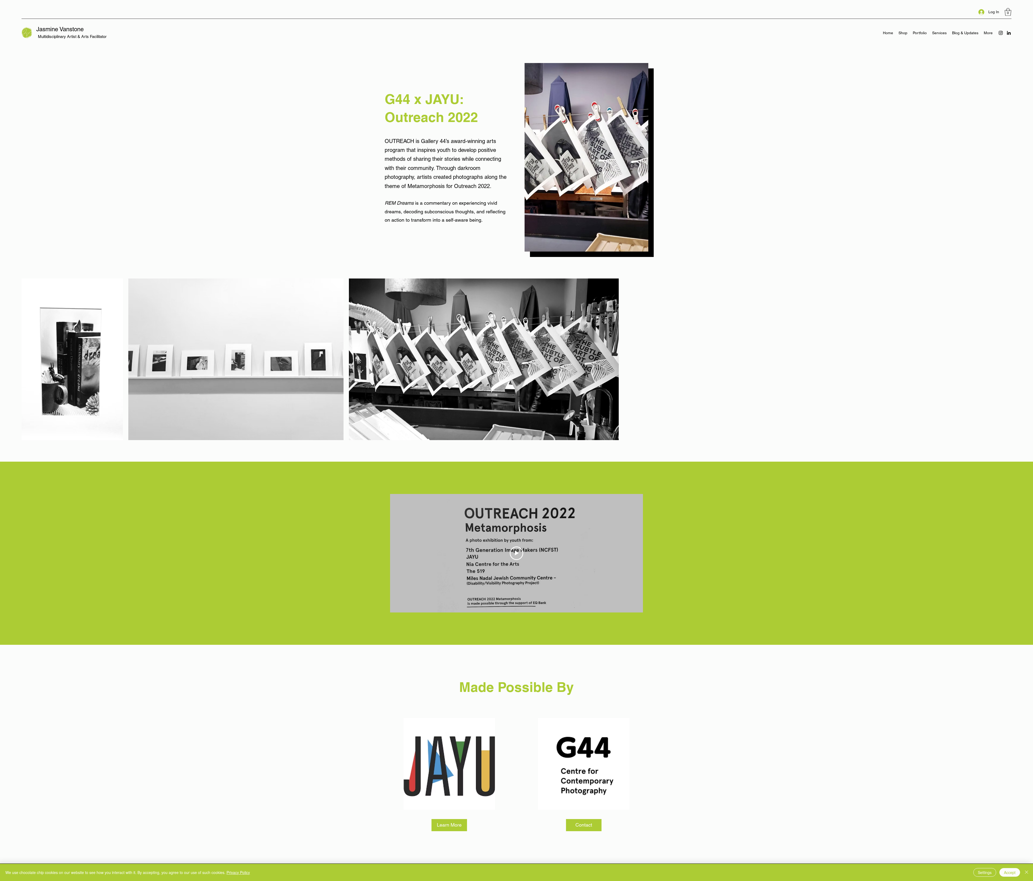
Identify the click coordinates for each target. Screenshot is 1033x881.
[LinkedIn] (1008, 33)
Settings (985, 872)
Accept (1010, 872)
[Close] (1026, 872)
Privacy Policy (238, 872)
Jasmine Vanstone (60, 29)
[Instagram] (1000, 33)
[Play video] (516, 553)
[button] (1008, 12)
